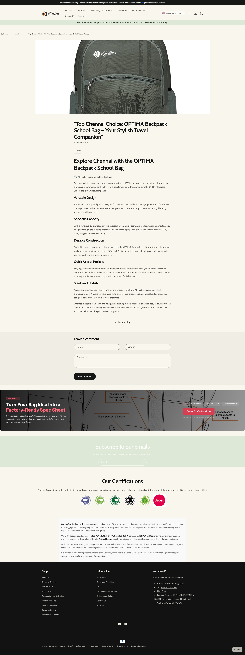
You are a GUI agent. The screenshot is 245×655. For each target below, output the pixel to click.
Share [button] (79, 150)
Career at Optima (49, 610)
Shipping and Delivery (106, 596)
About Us (46, 577)
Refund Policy (47, 587)
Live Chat (161, 591)
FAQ (98, 587)
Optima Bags (53, 646)
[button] (70, 10)
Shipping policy (122, 646)
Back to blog (124, 322)
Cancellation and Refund (107, 591)
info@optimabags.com (173, 583)
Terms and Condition (105, 582)
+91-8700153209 (169, 587)
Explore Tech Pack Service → (199, 411)
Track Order (47, 591)
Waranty (100, 605)
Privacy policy (94, 646)
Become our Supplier (50, 615)
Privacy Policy (102, 577)
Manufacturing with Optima (53, 596)
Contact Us (101, 601)
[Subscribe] (143, 462)
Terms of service (108, 646)
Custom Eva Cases (49, 605)
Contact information (138, 646)
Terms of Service (49, 582)
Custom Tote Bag (49, 601)
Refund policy (81, 646)
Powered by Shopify (66, 646)
